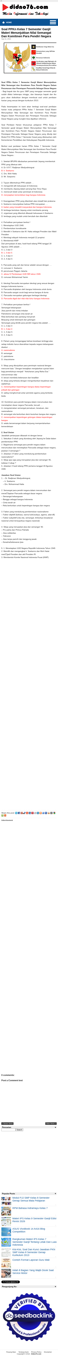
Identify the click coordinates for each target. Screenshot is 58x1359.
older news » (51, 1124)
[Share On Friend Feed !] (43, 813)
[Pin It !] (32, 813)
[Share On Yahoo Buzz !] (49, 813)
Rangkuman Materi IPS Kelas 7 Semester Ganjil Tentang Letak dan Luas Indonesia (34, 1242)
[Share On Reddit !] (35, 813)
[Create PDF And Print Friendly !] (2, 815)
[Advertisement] (28, 685)
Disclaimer (48, 1352)
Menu (53, 22)
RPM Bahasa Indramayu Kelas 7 (30, 1208)
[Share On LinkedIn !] (38, 813)
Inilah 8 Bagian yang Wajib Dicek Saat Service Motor (33, 1271)
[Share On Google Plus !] (22, 813)
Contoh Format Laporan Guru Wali (31, 1260)
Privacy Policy (36, 1352)
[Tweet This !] (16, 813)
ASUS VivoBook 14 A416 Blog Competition (28, 1230)
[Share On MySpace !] (46, 813)
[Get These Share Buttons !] (51, 813)
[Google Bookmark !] (54, 813)
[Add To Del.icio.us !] (24, 813)
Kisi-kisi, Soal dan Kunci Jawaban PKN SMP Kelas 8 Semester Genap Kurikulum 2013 (33, 1252)
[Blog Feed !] (5, 815)
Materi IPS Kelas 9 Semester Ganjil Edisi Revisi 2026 (34, 1220)
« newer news (7, 1124)
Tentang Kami (23, 1352)
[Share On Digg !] (30, 813)
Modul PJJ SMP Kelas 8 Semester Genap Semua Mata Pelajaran (31, 1199)
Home (9, 22)
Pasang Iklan (11, 1352)
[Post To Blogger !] (41, 813)
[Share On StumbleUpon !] (27, 813)
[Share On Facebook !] (19, 813)
